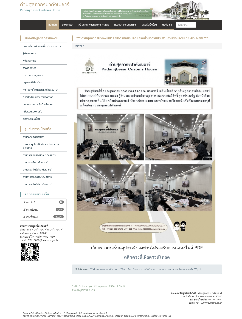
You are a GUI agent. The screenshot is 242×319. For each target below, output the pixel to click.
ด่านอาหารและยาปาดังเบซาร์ (37, 177)
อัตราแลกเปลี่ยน (31, 119)
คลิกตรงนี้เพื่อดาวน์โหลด (147, 257)
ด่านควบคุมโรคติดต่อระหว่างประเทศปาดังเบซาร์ (42, 146)
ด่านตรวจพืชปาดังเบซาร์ (35, 162)
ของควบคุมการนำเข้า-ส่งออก (38, 104)
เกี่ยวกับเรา (67, 25)
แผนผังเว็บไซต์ (149, 25)
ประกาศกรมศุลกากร (33, 75)
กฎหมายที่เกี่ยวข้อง (32, 82)
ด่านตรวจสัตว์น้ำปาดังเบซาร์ (37, 170)
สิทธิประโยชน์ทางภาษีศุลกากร (38, 97)
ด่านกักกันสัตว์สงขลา (33, 137)
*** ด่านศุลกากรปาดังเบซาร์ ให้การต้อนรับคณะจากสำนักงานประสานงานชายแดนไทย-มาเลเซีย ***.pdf (145, 269)
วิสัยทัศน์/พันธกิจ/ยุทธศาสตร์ (93, 25)
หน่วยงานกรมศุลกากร (125, 25)
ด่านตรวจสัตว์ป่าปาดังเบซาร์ (37, 184)
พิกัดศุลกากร (29, 61)
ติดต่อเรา (167, 25)
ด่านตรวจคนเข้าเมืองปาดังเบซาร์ (39, 155)
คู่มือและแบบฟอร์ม (32, 112)
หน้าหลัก (52, 25)
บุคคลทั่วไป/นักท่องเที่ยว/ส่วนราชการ (42, 46)
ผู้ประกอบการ (30, 53)
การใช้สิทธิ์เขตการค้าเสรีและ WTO (40, 90)
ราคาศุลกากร (29, 68)
